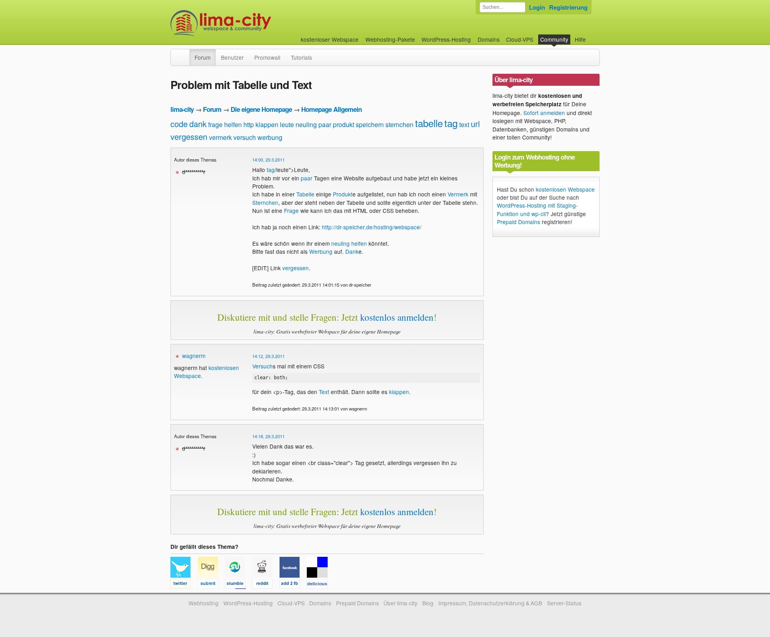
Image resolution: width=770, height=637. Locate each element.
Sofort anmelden (544, 113)
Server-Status (564, 603)
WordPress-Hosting (446, 39)
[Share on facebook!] (293, 585)
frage (215, 124)
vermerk (220, 137)
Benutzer (232, 57)
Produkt (343, 194)
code (179, 123)
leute (287, 124)
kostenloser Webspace (330, 39)
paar (324, 124)
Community (554, 39)
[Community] (184, 53)
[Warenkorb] (592, 35)
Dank (352, 251)
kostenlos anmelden (397, 317)
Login (537, 7)
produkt (343, 124)
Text (324, 392)
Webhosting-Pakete (390, 39)
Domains (489, 39)
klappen (266, 124)
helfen (233, 124)
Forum (203, 57)
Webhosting (203, 603)
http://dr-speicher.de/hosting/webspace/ (371, 227)
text (464, 124)
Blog (428, 603)
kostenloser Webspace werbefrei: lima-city (250, 23)
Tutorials (301, 57)
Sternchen (265, 202)
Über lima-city (400, 603)
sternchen (399, 124)
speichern (370, 124)
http (248, 124)
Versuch (262, 366)
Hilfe (580, 39)
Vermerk (458, 194)
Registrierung (568, 7)
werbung (269, 137)
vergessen (188, 136)
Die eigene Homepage (261, 109)
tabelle (429, 123)
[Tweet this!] (184, 585)
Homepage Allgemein (331, 109)
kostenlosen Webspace (565, 189)
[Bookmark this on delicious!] (319, 585)
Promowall (267, 57)
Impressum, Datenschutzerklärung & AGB (490, 603)
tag (451, 123)
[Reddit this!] (266, 585)
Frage (291, 210)
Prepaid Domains (518, 222)
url (475, 123)
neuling (306, 124)
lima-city (182, 109)
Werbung (320, 251)
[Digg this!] (211, 585)
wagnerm (193, 356)
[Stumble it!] (238, 585)
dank (198, 123)
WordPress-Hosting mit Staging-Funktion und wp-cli (537, 209)
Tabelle (305, 194)
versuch (244, 137)
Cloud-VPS (519, 39)
